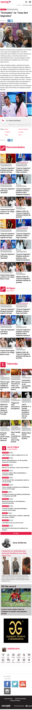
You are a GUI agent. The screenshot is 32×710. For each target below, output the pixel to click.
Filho (23, 376)
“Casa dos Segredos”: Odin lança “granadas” (7, 190)
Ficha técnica (8, 698)
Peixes (29, 662)
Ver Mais (16, 533)
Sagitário (13, 662)
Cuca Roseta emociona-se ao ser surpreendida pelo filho (26, 384)
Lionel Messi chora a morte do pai (12, 523)
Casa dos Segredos (23, 129)
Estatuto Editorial (20, 698)
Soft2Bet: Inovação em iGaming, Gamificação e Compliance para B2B (16, 495)
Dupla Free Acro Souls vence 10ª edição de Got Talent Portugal (4, 409)
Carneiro (3, 657)
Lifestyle (5, 492)
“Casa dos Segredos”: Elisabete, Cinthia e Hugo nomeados (23, 170)
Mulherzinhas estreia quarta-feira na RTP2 (26, 435)
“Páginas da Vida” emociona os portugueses (15, 405)
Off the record (8, 586)
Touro (8, 657)
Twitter (11, 20)
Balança (3, 662)
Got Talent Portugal (3, 399)
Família (18, 184)
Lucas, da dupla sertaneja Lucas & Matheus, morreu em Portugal (15, 488)
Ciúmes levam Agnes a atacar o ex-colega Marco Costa (7, 211)
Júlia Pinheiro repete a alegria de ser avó (15, 455)
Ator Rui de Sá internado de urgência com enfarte (15, 529)
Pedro (19, 135)
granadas (20, 132)
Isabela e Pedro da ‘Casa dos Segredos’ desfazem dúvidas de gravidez (23, 214)
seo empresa (28, 706)
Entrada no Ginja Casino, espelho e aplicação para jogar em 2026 (16, 516)
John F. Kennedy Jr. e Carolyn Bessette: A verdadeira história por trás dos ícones (26, 411)
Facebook (9, 20)
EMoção (14, 398)
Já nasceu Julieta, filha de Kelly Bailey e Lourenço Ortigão (14, 473)
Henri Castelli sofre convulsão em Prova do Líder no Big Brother (15, 437)
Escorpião (8, 662)
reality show (14, 426)
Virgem (29, 657)
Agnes (6, 129)
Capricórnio (18, 662)
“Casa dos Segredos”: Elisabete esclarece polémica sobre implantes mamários (23, 191)
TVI (2, 207)
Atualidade (15, 5)
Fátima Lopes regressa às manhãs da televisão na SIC (5, 385)
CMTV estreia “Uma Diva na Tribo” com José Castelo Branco (15, 385)
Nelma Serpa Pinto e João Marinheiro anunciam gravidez (13, 502)
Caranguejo (18, 657)
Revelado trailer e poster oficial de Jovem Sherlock (4, 436)
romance (24, 427)
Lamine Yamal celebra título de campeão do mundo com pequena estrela (14, 611)
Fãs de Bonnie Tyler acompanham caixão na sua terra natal (15, 481)
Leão (24, 657)
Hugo (6, 135)
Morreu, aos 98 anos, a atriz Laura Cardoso (15, 467)
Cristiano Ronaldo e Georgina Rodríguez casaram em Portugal (14, 509)
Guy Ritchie (3, 427)
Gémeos (13, 657)
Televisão (3, 9)
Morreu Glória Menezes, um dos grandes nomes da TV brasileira (15, 461)
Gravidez (19, 207)
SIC (2, 376)
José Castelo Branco (15, 376)
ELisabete (7, 132)
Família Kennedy (26, 398)
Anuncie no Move (15, 700)
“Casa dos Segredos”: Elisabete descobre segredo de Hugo (7, 170)
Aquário (23, 662)
